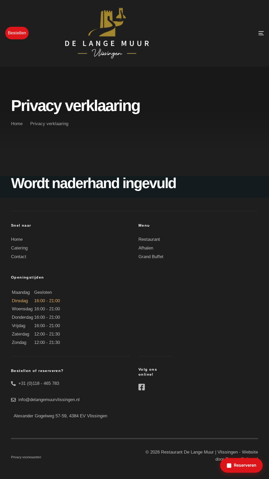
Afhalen (145, 248)
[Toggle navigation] (221, 33)
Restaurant (149, 239)
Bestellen (17, 32)
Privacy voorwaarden (26, 457)
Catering (19, 248)
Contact (18, 256)
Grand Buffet (150, 256)
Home (17, 239)
